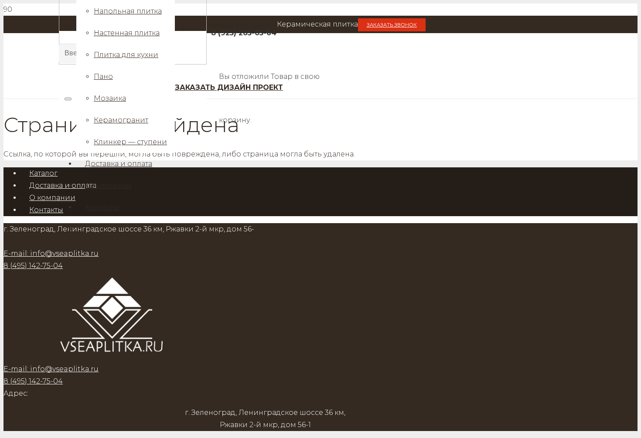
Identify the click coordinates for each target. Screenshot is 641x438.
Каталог (43, 173)
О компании (52, 198)
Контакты (46, 210)
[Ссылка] (112, 357)
